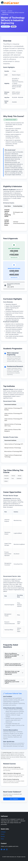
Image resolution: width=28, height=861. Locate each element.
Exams (2, 834)
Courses (10, 11)
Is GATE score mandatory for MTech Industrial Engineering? (13, 664)
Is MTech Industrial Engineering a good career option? (12, 682)
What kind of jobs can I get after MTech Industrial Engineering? (12, 673)
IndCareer (3, 11)
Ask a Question (14, 799)
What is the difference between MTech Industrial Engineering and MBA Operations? (12, 655)
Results (3, 836)
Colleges (3, 832)
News (2, 839)
